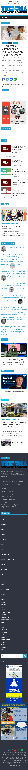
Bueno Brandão (5, 529)
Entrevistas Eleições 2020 (7, 559)
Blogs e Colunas (5, 527)
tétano (14, 73)
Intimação (3, 574)
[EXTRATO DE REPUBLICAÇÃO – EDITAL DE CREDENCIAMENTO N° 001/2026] (6, 169)
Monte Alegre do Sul (6, 589)
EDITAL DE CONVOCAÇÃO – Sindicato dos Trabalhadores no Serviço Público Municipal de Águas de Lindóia (18, 192)
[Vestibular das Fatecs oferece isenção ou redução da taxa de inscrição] (14, 404)
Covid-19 (11, 63)
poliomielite (5, 73)
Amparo (3, 519)
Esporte (3, 562)
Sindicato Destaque (13, 223)
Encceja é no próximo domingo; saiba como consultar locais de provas (18, 442)
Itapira (2, 579)
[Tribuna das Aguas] (2, 17)
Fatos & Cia (4, 567)
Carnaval (3, 532)
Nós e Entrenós (5, 597)
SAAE (2, 624)
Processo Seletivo (5, 612)
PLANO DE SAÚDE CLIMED (12, 226)
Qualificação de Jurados (7, 619)
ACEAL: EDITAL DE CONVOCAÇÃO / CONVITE (18, 181)
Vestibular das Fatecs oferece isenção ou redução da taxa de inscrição (14, 424)
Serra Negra (4, 632)
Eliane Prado (21, 58)
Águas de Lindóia (5, 517)
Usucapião (3, 644)
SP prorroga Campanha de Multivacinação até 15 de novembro (12, 50)
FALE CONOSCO (23, 760)
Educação (11, 419)
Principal (3, 609)
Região (16, 419)
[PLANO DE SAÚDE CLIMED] (14, 208)
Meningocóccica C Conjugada (9, 68)
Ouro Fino (3, 604)
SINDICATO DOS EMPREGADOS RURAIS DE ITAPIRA (18, 162)
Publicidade (4, 614)
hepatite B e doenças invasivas (14, 65)
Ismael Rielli (4, 577)
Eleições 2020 (4, 552)
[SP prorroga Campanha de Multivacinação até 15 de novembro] (14, 27)
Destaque (5, 43)
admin (15, 228)
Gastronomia (4, 569)
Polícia (2, 607)
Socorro (3, 642)
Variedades (3, 647)
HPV (24, 65)
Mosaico (3, 594)
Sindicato (5, 223)
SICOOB (3, 634)
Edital (2, 547)
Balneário (3, 524)
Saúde (10, 73)
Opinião (3, 602)
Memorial (3, 587)
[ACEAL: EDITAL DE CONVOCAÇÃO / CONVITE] (6, 180)
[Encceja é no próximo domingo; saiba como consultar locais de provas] (6, 440)
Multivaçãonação (6, 70)
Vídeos (2, 649)
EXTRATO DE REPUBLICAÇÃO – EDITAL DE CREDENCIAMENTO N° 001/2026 (18, 172)
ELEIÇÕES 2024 (5, 554)
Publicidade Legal (5, 617)
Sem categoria (4, 629)
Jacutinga (3, 582)
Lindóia (3, 584)
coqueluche (5, 63)
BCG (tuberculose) (8, 60)
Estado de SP (17, 63)
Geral (10, 43)
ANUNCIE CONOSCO (6, 760)
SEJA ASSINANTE (15, 760)
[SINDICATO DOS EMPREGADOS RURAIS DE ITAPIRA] (6, 160)
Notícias (15, 43)
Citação (3, 534)
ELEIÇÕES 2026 (5, 557)
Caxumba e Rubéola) (18, 60)
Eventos (3, 564)
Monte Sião (4, 592)
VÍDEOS (17, 759)
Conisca (3, 537)
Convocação (4, 539)
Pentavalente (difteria (16, 70)
